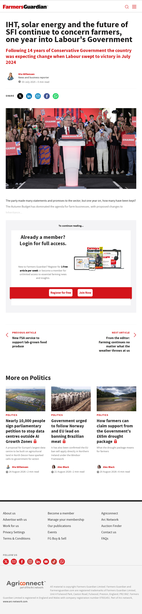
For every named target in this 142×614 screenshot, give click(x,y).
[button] (126, 6)
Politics (11, 415)
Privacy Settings (14, 532)
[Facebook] (22, 562)
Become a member (61, 513)
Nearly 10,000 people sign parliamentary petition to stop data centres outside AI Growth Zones (25, 431)
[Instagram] (30, 562)
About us (9, 513)
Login (43, 257)
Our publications (59, 526)
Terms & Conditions (16, 538)
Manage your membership (66, 520)
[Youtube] (46, 562)
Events (52, 532)
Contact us (108, 532)
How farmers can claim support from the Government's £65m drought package (115, 431)
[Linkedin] (38, 562)
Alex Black (63, 467)
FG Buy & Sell (57, 538)
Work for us (11, 526)
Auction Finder (111, 526)
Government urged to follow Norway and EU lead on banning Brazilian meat (69, 431)
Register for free (60, 293)
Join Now (85, 293)
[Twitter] (6, 562)
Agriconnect (109, 513)
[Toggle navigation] (133, 6)
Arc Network (110, 520)
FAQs (104, 538)
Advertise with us (15, 520)
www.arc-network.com (15, 601)
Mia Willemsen (26, 74)
